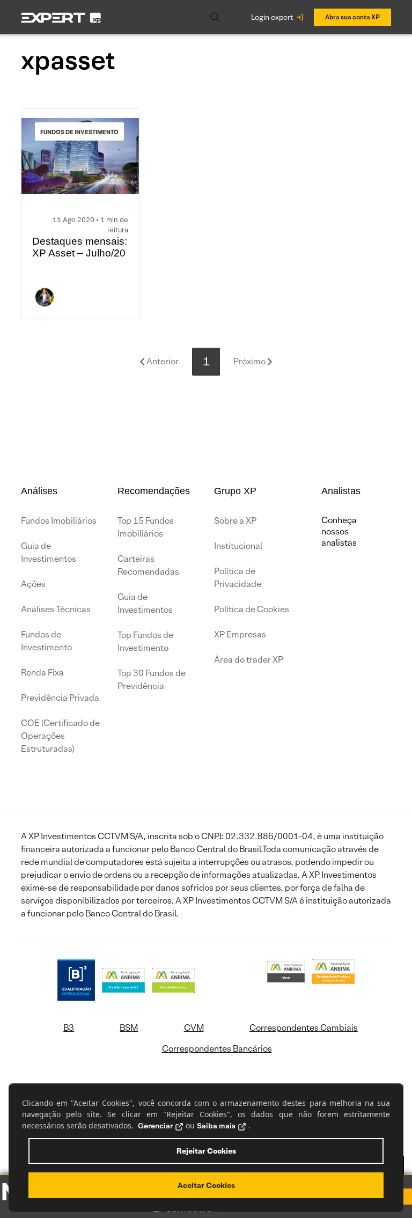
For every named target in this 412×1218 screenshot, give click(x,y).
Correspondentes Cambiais (303, 1027)
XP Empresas (240, 634)
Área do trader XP (248, 659)
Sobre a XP (235, 520)
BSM (129, 1027)
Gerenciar (155, 1126)
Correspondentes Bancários (217, 1048)
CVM (194, 1027)
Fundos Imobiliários (59, 520)
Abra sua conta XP (352, 17)
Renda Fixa (42, 672)
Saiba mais (216, 1126)
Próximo (250, 361)
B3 (68, 1027)
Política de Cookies (251, 609)
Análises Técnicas (56, 609)
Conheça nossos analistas (339, 531)
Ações (33, 584)
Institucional (238, 546)
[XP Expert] (61, 17)
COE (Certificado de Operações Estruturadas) (60, 735)
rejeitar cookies (206, 1151)
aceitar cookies (206, 1185)
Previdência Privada (60, 697)
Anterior (162, 361)
